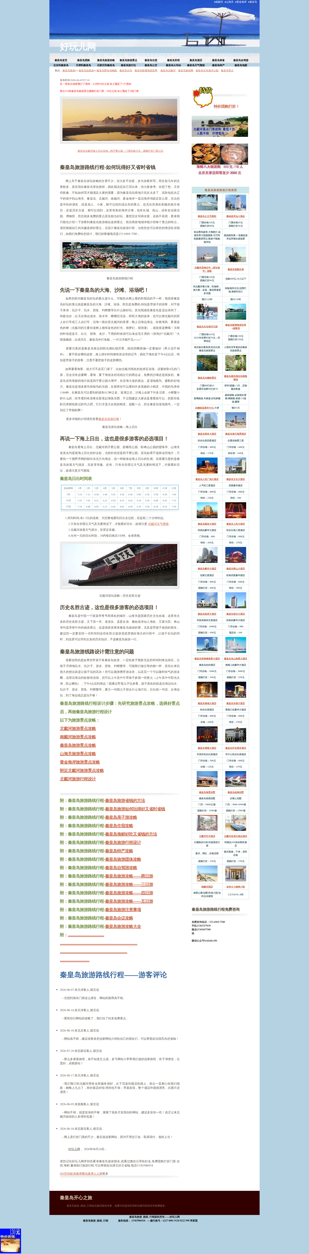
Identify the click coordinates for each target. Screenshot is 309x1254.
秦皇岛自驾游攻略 (121, 867)
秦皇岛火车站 (173, 65)
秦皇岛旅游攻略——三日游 (129, 884)
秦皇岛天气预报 (196, 65)
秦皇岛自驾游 (240, 60)
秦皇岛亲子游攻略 (121, 817)
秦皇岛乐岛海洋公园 (207, 70)
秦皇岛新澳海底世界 (146, 70)
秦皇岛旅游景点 (128, 60)
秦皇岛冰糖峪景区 (207, 377)
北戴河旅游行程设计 (78, 779)
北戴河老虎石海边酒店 (235, 836)
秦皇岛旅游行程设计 (123, 842)
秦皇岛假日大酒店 (235, 614)
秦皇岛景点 (227, 70)
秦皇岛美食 (218, 60)
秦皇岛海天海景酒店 (235, 433)
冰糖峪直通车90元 (204, 407)
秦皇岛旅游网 (185, 70)
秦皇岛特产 (218, 65)
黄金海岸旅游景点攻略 (80, 762)
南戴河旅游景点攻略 (78, 737)
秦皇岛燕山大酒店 (235, 568)
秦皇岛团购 (83, 60)
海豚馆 (236, 328)
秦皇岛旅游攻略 (106, 60)
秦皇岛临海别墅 (236, 792)
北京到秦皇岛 (61, 65)
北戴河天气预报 (158, 524)
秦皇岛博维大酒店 (207, 748)
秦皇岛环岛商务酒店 (235, 748)
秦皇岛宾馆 (173, 60)
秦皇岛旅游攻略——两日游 (129, 876)
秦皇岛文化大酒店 (235, 479)
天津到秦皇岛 (83, 65)
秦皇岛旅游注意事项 (123, 909)
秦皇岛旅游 (68, 70)
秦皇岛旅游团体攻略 (123, 859)
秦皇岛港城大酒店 (207, 703)
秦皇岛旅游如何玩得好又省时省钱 (135, 809)
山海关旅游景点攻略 (78, 754)
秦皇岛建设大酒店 (207, 524)
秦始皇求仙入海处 (235, 216)
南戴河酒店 (207, 886)
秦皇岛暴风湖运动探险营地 (235, 377)
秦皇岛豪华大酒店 (207, 568)
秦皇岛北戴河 (168, 70)
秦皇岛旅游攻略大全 (123, 926)
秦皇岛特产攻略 (119, 851)
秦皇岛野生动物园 (107, 70)
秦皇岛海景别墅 (207, 792)
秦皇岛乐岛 (125, 70)
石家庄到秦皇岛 (106, 65)
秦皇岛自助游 (86, 70)
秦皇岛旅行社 (128, 65)
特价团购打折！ (226, 106)
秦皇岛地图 (241, 65)
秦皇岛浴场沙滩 (108, 419)
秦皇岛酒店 (196, 60)
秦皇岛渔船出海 (236, 269)
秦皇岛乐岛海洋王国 (207, 326)
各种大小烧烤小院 (235, 886)
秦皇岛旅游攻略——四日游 (129, 893)
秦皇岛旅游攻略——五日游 (129, 901)
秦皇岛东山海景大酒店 (235, 658)
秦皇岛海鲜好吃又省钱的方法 (131, 834)
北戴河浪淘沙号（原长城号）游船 (207, 269)
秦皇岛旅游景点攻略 (78, 745)
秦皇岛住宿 (151, 60)
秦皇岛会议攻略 (119, 918)
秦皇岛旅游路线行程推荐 (221, 189)
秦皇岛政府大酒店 (207, 614)
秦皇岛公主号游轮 (207, 216)
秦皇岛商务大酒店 (207, 433)
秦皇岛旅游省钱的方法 (125, 800)
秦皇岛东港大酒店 (235, 703)
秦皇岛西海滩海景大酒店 (207, 658)
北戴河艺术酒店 (207, 836)
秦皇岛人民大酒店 (235, 524)
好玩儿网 (78, 46)
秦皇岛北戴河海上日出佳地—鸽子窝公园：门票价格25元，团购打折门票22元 (120, 150)
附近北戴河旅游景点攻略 (82, 770)
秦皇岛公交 (151, 65)
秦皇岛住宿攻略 (119, 825)
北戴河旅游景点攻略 (78, 728)
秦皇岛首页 (61, 60)
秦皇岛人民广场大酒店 (207, 479)
